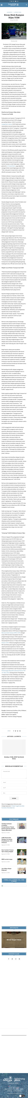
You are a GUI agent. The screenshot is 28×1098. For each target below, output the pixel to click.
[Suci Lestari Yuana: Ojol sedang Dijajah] (21, 852)
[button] (22, 1096)
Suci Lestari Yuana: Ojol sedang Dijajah (8, 850)
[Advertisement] (15, 724)
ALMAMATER (9, 12)
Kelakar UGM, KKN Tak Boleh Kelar (14, 757)
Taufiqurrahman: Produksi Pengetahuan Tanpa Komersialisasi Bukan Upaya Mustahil (8, 827)
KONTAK (9, 1091)
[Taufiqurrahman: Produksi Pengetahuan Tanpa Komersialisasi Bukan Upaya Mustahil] (21, 826)
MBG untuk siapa (7, 859)
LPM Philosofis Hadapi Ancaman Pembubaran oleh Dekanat (7, 840)
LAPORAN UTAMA (17, 12)
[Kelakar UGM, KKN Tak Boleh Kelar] (14, 747)
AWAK (22, 1089)
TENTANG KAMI (14, 1087)
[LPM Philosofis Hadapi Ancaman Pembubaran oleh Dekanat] (21, 840)
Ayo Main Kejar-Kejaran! (7, 869)
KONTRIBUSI (17, 1091)
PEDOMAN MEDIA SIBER (11, 1089)
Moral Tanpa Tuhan (14, 940)
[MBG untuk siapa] (21, 861)
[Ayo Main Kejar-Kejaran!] (21, 871)
